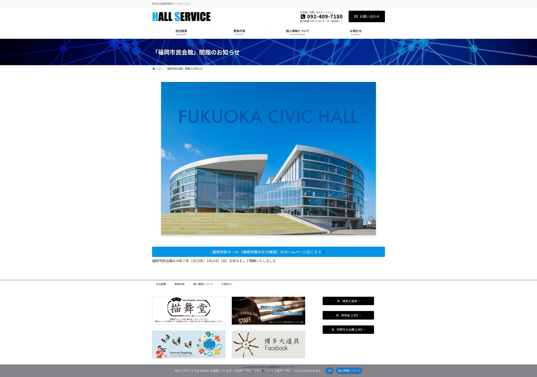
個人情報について (203, 284)
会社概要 (161, 284)
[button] (268, 252)
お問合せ (227, 284)
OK (330, 370)
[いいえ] (532, 371)
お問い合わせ (370, 16)
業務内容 (180, 284)
